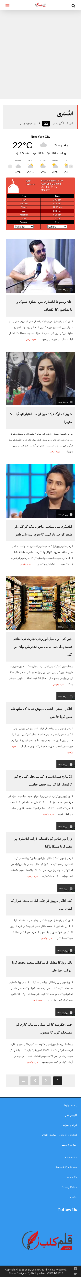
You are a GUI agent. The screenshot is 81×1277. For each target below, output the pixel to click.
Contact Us (71, 1157)
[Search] (73, 6)
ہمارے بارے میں (69, 1144)
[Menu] (7, 5)
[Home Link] (40, 5)
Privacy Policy (69, 1187)
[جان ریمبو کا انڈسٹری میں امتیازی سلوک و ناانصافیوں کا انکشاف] (40, 266)
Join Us (73, 1196)
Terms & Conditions (66, 1167)
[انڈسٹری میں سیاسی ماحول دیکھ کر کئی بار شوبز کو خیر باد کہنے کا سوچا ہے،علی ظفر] (40, 491)
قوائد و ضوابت (69, 1125)
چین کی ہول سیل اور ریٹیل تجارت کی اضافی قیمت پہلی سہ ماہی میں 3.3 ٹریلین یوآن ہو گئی (42, 646)
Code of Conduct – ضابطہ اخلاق (59, 1134)
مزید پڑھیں (31, 339)
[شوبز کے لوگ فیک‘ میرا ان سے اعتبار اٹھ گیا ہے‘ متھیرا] (40, 378)
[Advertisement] (40, 56)
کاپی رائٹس (71, 1115)
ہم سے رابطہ (69, 1105)
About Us (72, 1177)
